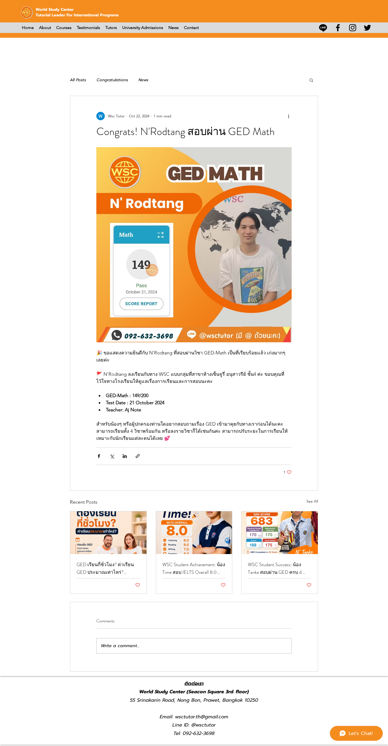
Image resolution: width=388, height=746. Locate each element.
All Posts (78, 80)
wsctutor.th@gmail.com (201, 716)
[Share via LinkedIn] (124, 456)
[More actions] (288, 116)
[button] (311, 80)
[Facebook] (338, 27)
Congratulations (112, 80)
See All (312, 501)
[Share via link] (137, 456)
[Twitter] (367, 27)
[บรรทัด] (323, 27)
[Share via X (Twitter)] (111, 456)
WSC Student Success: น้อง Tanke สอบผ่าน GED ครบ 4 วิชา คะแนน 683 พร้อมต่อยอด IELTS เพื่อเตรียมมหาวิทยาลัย (279, 568)
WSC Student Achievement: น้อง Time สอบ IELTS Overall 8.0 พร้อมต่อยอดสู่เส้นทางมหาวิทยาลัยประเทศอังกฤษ (193, 568)
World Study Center (55, 9)
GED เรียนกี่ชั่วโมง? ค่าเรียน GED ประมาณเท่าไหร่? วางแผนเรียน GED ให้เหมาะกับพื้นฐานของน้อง (105, 568)
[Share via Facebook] (98, 456)
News (143, 80)
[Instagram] (352, 27)
